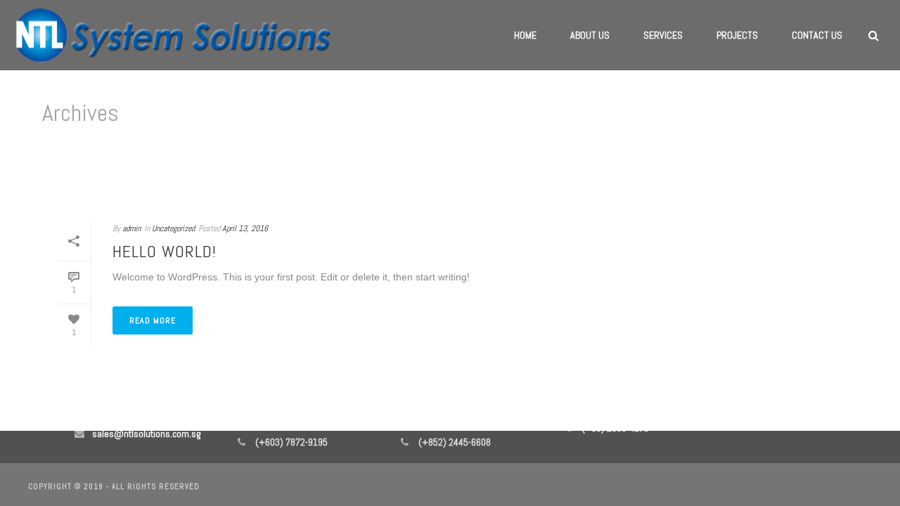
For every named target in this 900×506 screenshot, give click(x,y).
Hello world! (164, 251)
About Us (590, 35)
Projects (737, 35)
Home (525, 35)
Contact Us (817, 35)
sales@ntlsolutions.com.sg (146, 433)
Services (663, 35)
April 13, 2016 (245, 228)
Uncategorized (173, 228)
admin (131, 228)
